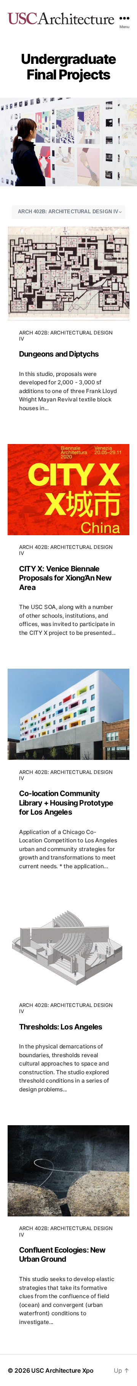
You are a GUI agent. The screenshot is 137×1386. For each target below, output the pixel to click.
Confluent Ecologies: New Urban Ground (62, 1254)
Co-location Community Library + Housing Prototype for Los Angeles (66, 803)
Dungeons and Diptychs (59, 353)
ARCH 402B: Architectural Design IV (66, 336)
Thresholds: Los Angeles (60, 1026)
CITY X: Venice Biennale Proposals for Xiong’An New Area (65, 578)
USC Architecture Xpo (62, 1370)
